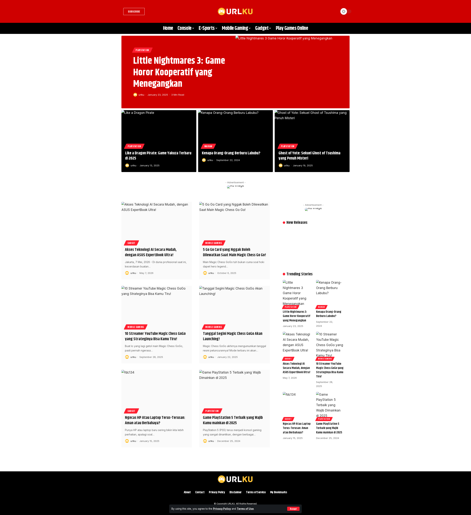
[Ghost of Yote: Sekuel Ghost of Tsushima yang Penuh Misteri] (312, 129)
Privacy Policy (222, 508)
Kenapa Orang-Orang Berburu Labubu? (231, 153)
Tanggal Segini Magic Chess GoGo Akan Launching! (232, 336)
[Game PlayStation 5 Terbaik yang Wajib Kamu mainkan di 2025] (234, 391)
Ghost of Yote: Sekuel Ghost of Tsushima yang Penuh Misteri (309, 156)
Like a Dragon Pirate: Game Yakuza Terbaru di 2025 (158, 156)
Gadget (131, 242)
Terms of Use (245, 508)
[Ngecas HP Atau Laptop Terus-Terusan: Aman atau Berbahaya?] (156, 391)
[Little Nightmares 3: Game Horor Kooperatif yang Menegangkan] (293, 72)
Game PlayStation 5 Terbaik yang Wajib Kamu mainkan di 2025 (233, 420)
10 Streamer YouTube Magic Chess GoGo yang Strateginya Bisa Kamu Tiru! (155, 336)
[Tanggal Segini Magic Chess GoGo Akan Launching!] (234, 307)
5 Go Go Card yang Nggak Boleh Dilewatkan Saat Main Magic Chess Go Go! (234, 252)
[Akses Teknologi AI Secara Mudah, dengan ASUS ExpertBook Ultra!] (156, 223)
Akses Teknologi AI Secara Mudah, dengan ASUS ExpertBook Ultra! (151, 252)
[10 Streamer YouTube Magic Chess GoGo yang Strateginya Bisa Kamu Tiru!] (156, 307)
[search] (334, 11)
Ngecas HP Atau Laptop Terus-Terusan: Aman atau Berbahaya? (155, 420)
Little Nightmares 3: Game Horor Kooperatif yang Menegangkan (179, 72)
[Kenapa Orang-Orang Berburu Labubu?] (235, 129)
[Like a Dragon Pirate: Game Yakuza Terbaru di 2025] (158, 129)
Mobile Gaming (213, 242)
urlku (141, 94)
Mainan (208, 146)
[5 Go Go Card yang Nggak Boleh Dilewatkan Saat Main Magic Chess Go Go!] (234, 223)
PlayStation (142, 50)
